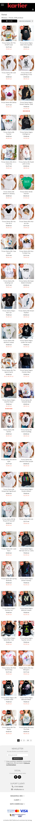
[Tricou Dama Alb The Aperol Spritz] (9, 360)
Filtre (10, 21)
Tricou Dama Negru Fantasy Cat (8, 609)
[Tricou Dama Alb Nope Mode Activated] (26, 271)
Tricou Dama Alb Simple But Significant (9, 490)
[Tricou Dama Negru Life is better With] (9, 688)
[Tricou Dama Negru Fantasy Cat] (9, 598)
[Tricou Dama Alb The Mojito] (9, 717)
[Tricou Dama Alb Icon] (26, 509)
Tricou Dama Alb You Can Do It (9, 222)
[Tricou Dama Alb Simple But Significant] (9, 479)
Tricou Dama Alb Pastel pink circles (26, 163)
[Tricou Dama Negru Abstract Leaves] (26, 598)
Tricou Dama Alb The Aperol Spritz (9, 371)
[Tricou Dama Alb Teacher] (9, 122)
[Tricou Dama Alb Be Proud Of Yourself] (9, 509)
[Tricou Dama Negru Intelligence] (26, 122)
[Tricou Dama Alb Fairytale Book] (26, 390)
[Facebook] (15, 777)
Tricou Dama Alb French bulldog (26, 431)
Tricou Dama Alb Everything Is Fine (26, 73)
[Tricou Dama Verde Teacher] (26, 182)
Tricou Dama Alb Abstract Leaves (8, 341)
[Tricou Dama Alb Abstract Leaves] (9, 331)
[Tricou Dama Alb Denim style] (9, 450)
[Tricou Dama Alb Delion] (9, 93)
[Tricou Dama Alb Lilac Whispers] (26, 658)
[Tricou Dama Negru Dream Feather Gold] (26, 93)
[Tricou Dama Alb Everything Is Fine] (26, 63)
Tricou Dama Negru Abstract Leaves (26, 609)
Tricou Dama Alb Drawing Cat (8, 282)
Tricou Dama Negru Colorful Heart (8, 401)
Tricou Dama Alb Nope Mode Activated (26, 282)
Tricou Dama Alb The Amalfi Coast (9, 44)
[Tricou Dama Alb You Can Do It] (9, 212)
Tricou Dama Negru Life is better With (9, 698)
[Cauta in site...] (28, 13)
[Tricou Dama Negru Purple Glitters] (26, 479)
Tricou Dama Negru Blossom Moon (26, 698)
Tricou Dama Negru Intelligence (26, 133)
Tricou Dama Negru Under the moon (26, 341)
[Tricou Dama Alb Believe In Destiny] (9, 182)
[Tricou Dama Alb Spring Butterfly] (9, 569)
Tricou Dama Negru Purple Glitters (26, 490)
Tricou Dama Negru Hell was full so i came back (26, 550)
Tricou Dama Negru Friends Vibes (26, 371)
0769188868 (18, 787)
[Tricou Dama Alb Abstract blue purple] (26, 450)
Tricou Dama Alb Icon (26, 519)
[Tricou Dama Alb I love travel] (9, 241)
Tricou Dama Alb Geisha (8, 431)
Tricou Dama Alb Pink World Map (9, 669)
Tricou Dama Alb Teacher (8, 133)
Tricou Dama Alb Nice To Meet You (26, 252)
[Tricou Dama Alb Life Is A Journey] (9, 152)
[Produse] (2, 5)
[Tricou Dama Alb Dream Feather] (26, 301)
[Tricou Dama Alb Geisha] (9, 420)
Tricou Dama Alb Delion (8, 102)
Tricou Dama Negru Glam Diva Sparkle (26, 44)
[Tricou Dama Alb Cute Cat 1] (9, 63)
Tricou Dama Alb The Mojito (9, 728)
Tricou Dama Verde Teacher (26, 192)
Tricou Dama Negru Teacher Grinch (26, 639)
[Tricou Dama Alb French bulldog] (26, 420)
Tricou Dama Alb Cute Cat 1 (9, 73)
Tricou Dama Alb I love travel (8, 252)
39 (28, 740)
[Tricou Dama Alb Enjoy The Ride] (26, 717)
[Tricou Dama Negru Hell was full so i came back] (26, 539)
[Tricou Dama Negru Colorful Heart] (9, 390)
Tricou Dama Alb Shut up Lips (26, 222)
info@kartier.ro (18, 789)
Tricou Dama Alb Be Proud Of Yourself (8, 520)
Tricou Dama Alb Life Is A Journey (8, 163)
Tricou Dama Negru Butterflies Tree (8, 639)
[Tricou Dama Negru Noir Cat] (9, 301)
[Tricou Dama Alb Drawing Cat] (9, 271)
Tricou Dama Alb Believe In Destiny (9, 192)
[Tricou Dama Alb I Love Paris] (9, 539)
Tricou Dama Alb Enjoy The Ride (26, 728)
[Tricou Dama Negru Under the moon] (26, 331)
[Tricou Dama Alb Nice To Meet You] (26, 241)
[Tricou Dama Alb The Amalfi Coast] (9, 33)
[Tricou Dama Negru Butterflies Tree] (9, 628)
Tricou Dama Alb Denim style (9, 460)
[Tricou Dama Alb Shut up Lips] (26, 212)
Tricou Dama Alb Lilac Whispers (26, 669)
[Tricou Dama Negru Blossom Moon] (26, 688)
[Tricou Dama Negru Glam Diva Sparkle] (26, 33)
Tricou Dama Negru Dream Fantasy (26, 579)
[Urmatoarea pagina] (31, 740)
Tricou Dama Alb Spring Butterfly (9, 579)
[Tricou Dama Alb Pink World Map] (9, 658)
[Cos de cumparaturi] (24, 13)
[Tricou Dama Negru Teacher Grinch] (26, 628)
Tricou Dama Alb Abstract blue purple (26, 460)
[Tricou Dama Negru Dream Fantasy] (26, 569)
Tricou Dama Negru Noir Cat (8, 311)
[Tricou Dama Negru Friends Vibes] (26, 360)
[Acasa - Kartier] (17, 5)
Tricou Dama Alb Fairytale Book (26, 401)
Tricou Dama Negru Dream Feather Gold (26, 103)
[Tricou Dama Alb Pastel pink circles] (26, 152)
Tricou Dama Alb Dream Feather (26, 311)
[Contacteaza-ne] (19, 13)
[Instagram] (19, 777)
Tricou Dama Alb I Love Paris (8, 550)
